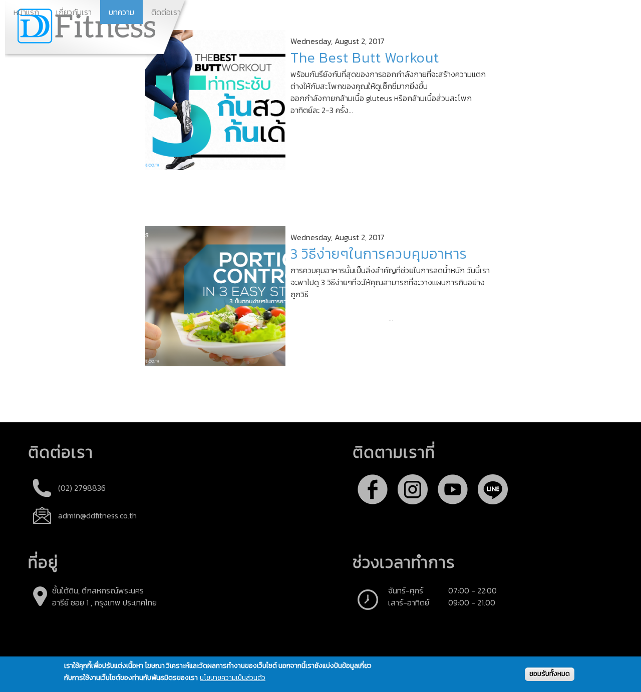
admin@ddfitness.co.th (97, 515)
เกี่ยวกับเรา (74, 12)
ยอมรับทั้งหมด (549, 673)
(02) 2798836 (82, 488)
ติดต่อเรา (166, 12)
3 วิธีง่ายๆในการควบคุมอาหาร (378, 253)
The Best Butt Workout (364, 57)
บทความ (121, 12)
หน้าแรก (26, 12)
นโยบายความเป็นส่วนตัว (232, 678)
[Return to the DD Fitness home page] (97, 29)
